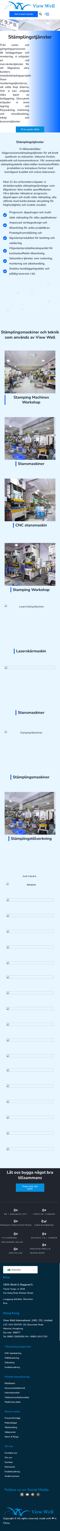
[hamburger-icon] (47, 14)
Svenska (16, 1269)
